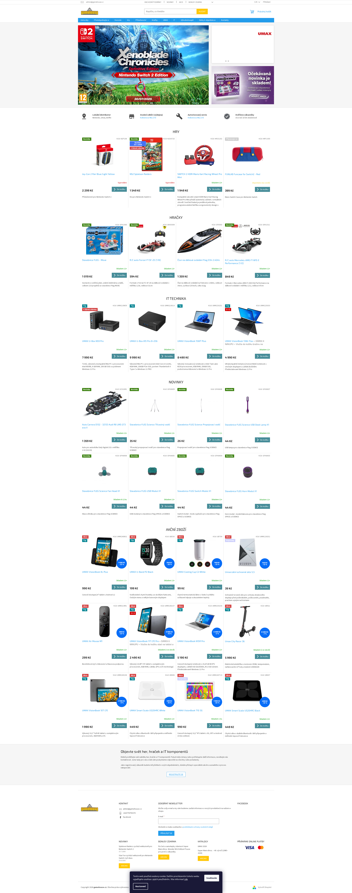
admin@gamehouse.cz (132, 809)
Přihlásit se (166, 833)
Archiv (124, 866)
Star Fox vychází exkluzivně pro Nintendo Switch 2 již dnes (136, 857)
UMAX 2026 (202, 846)
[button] (88, 65)
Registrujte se (176, 774)
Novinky (170, 2)
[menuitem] (84, 20)
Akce (181, 2)
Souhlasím (211, 878)
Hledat (202, 11)
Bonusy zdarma (195, 2)
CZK (256, 2)
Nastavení (140, 886)
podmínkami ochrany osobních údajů (198, 827)
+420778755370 (129, 813)
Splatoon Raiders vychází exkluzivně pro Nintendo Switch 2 (135, 847)
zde (186, 879)
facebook (127, 817)
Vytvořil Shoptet (264, 887)
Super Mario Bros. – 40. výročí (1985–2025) (213, 852)
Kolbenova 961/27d (148, 117)
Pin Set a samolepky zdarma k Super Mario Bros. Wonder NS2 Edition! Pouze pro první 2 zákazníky (174, 849)
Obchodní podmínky (152, 2)
